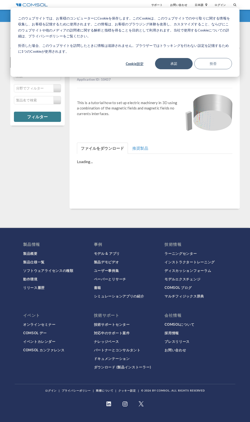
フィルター (37, 116)
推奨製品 (140, 148)
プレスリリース (177, 341)
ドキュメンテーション (112, 358)
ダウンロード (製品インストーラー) (122, 366)
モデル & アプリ (107, 253)
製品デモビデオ (106, 261)
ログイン (220, 5)
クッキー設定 (127, 390)
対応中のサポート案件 (112, 332)
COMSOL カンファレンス (44, 349)
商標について (104, 390)
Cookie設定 (135, 63)
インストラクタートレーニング (190, 261)
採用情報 (172, 332)
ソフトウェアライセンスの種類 (48, 270)
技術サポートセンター (112, 324)
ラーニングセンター (181, 253)
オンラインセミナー (39, 324)
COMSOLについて (179, 324)
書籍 (97, 287)
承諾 (173, 63)
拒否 (213, 63)
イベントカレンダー (39, 341)
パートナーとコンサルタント (117, 349)
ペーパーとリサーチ (110, 278)
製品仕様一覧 (34, 261)
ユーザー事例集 (106, 270)
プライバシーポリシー (76, 390)
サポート (157, 5)
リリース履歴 (34, 287)
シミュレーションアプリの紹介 (119, 296)
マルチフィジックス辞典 (184, 296)
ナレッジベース (106, 341)
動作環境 (30, 278)
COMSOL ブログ (178, 287)
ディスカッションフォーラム (188, 270)
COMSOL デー (35, 332)
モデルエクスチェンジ (182, 278)
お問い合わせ (179, 5)
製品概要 (30, 253)
